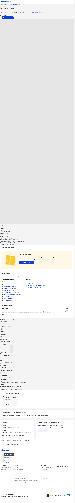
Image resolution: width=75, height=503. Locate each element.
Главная (2, 440)
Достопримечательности (8, 279)
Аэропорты (29, 279)
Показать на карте (37, 12)
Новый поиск (21, 4)
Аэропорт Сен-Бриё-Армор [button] (34, 285)
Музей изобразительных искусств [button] (12, 294)
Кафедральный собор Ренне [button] (10, 286)
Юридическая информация (19, 476)
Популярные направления (19, 474)
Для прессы (4, 474)
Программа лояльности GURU (20, 482)
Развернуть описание (9, 314)
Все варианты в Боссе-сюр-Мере (9, 4)
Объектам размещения (46, 467)
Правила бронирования (19, 478)
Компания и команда (6, 467)
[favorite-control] (1, 18)
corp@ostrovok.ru (64, 427)
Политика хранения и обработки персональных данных (14, 501)
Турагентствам (44, 469)
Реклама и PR (44, 478)
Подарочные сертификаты (19, 485)
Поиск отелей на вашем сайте (48, 474)
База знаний (16, 467)
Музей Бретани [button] (7, 298)
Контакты (3, 469)
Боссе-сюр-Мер (17, 440)
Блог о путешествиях (18, 471)
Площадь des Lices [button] (8, 284)
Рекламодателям (45, 476)
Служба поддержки (18, 469)
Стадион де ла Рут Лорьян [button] (10, 282)
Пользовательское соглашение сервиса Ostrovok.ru (25, 480)
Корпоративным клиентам (47, 471)
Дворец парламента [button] (8, 290)
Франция (9, 440)
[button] (37, 34)
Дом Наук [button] (6, 300)
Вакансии (3, 471)
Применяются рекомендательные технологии (39, 501)
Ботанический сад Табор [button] (9, 292)
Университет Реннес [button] (8, 288)
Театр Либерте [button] (7, 296)
